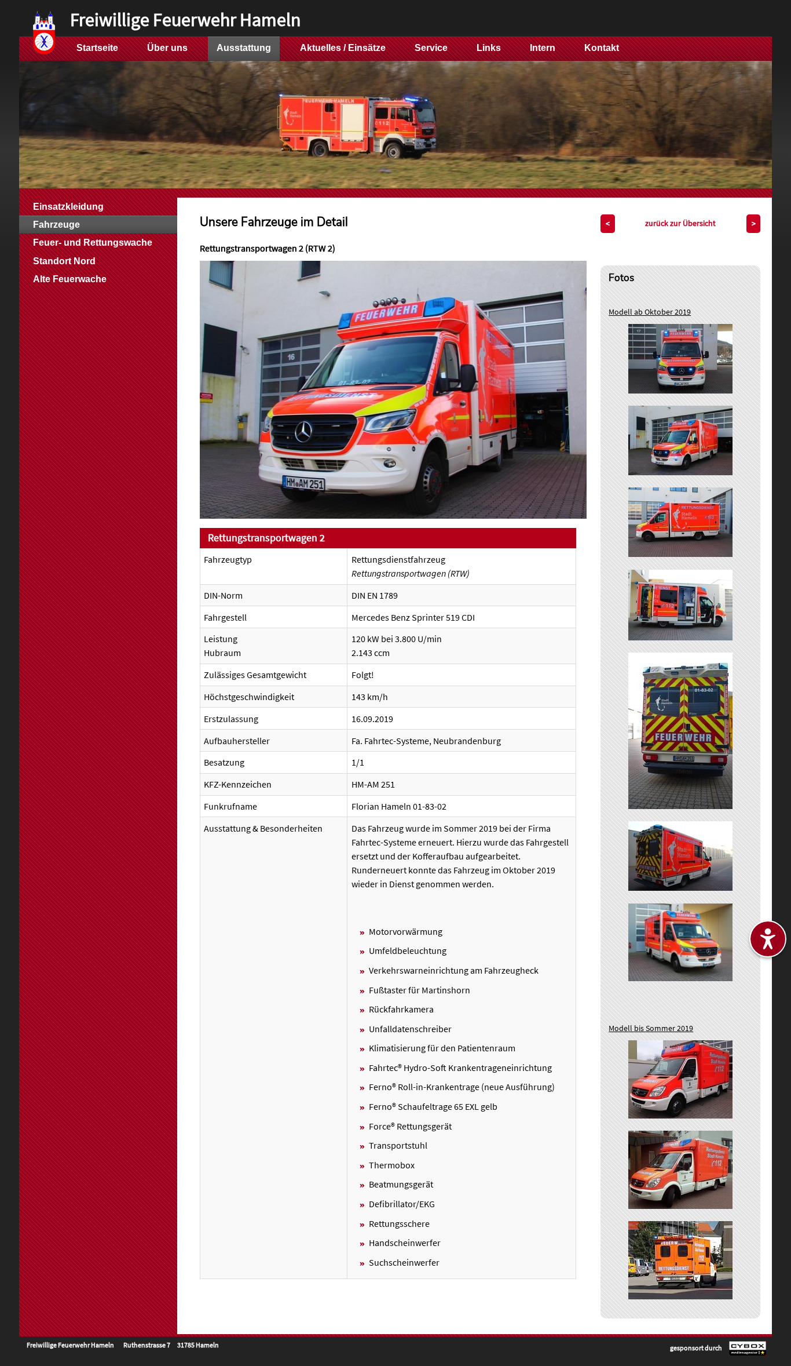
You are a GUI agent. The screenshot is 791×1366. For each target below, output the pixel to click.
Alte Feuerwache (70, 279)
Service (431, 48)
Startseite (97, 48)
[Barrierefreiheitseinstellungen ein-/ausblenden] (767, 938)
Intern (542, 48)
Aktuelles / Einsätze (343, 48)
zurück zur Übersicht (680, 223)
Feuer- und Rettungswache (92, 242)
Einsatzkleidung (68, 207)
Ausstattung (244, 48)
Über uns (167, 48)
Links (489, 48)
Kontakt (601, 48)
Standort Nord (64, 261)
